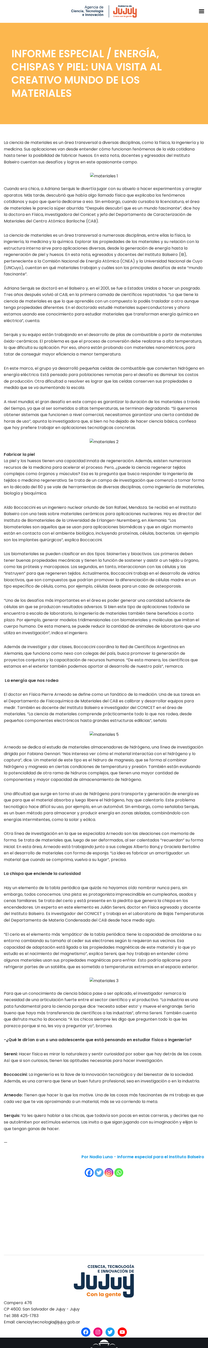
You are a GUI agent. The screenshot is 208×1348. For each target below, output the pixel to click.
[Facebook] (89, 1172)
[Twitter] (99, 1172)
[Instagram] (109, 1172)
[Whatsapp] (118, 1172)
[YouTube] (122, 1332)
